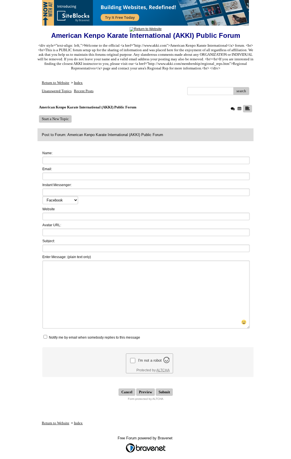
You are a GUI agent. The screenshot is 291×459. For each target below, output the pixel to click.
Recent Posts (83, 91)
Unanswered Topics (57, 91)
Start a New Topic (55, 119)
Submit (164, 392)
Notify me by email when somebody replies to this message (94, 337)
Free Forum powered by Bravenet (146, 438)
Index (78, 83)
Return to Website (55, 83)
